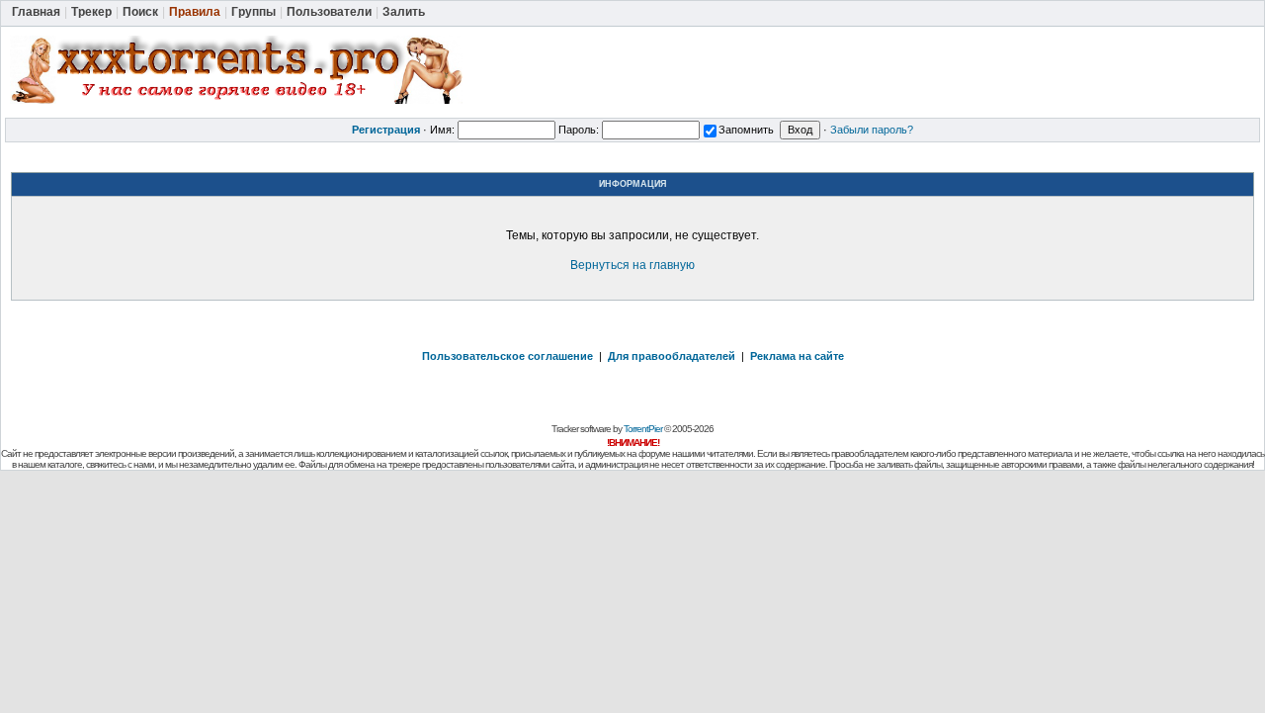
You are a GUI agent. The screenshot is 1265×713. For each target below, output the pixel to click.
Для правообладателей (671, 356)
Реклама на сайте (797, 356)
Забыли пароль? (871, 129)
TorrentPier (643, 428)
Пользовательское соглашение (507, 356)
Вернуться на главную (632, 265)
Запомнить (746, 129)
